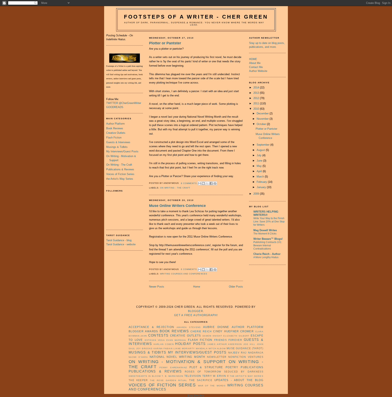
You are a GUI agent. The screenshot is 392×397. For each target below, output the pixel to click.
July (259, 155)
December (263, 113)
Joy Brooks (144, 348)
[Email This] (199, 183)
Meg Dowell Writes (265, 230)
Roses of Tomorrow (203, 371)
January (261, 187)
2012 (256, 98)
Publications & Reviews (120, 169)
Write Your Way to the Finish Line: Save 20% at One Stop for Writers (269, 221)
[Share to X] (207, 183)
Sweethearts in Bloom (145, 376)
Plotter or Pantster (165, 43)
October (261, 124)
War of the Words (212, 386)
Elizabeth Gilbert (236, 336)
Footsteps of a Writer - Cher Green (196, 17)
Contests (158, 335)
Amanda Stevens (189, 327)
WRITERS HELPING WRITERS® (265, 213)
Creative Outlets (115, 132)
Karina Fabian (163, 348)
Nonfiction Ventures (245, 357)
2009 (256, 193)
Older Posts (236, 286)
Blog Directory (196, 395)
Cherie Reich (201, 331)
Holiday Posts (190, 344)
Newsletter (216, 357)
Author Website (258, 70)
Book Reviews (114, 128)
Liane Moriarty (184, 348)
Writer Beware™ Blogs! (268, 238)
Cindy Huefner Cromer (233, 331)
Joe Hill (249, 344)
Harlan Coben (164, 344)
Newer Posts (156, 286)
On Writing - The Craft (119, 164)
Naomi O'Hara (138, 357)
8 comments (189, 183)
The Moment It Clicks (264, 233)
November (263, 118)
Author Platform (115, 123)
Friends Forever (228, 340)
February (262, 181)
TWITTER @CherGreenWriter (123, 103)
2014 (256, 87)
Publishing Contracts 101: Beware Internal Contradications (267, 245)
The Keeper (138, 380)
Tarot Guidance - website (121, 244)
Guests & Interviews (118, 142)
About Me (255, 63)
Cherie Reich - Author (267, 253)
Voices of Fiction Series (120, 174)
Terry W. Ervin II (215, 376)
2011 (256, 103)
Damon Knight (212, 336)
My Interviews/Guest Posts (122, 151)
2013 (256, 92)
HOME (253, 59)
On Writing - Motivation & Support (177, 361)
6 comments (189, 269)
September (263, 144)
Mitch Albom (217, 348)
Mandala (202, 348)
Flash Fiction (113, 137)
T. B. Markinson (172, 376)
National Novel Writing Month (177, 356)
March (260, 176)
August (261, 150)
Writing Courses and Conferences (183, 274)
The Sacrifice (200, 380)
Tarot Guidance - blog (118, 240)
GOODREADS (114, 107)
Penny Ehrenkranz (173, 367)
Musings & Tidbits (117, 146)
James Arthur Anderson (224, 344)
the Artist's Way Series (119, 178)
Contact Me (256, 67)
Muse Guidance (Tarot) (245, 348)
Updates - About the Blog (238, 380)
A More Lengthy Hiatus (265, 257)
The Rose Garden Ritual (168, 380)
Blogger (195, 311)
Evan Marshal (176, 340)
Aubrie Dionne (216, 327)
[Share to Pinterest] (215, 183)
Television (192, 376)
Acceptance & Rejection (151, 327)
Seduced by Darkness (243, 371)
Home (196, 286)
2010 (256, 108)
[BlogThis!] (203, 183)
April (259, 171)
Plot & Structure (206, 367)
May (259, 165)
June (259, 160)
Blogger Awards (143, 331)
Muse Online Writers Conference (177, 206)
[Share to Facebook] (211, 183)
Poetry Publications (244, 367)
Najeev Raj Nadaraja (245, 352)
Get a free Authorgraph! (196, 315)
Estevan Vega (155, 340)
